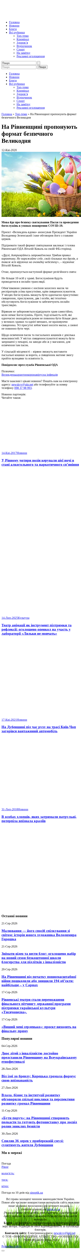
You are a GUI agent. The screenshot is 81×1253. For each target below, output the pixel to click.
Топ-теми (23, 35)
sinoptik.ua (36, 1192)
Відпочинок (24, 46)
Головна (14, 22)
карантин (21, 374)
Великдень (8, 374)
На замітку (23, 52)
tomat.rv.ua (53, 1209)
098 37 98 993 (23, 387)
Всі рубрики (17, 32)
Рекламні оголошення (31, 56)
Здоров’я (22, 42)
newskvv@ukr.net (22, 384)
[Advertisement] (40, 869)
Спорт (21, 49)
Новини (14, 25)
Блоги (13, 29)
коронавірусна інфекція (43, 374)
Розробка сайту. (11, 1246)
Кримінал (23, 39)
